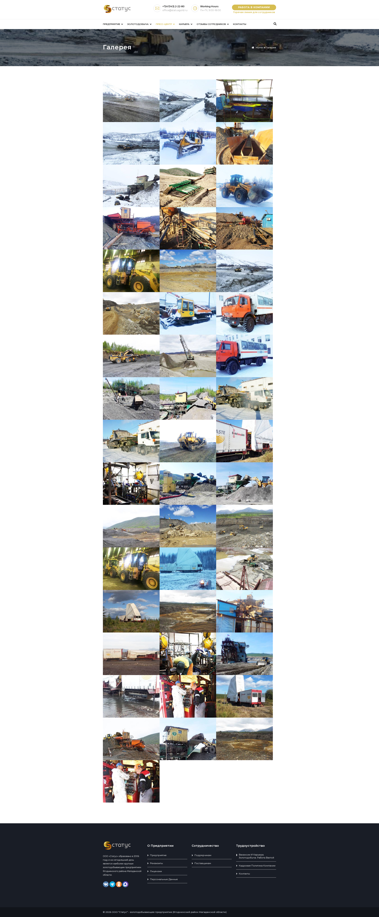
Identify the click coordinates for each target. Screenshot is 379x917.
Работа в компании (254, 7)
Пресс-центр (164, 24)
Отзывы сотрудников (211, 24)
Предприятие (111, 24)
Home (259, 47)
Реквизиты (156, 863)
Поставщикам (202, 863)
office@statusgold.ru (175, 10)
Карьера (184, 24)
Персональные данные (164, 879)
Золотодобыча (138, 24)
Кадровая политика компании (257, 865)
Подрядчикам (202, 855)
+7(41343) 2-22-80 (173, 6)
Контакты (239, 24)
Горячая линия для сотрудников (253, 12)
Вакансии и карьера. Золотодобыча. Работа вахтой (256, 856)
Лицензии (156, 871)
